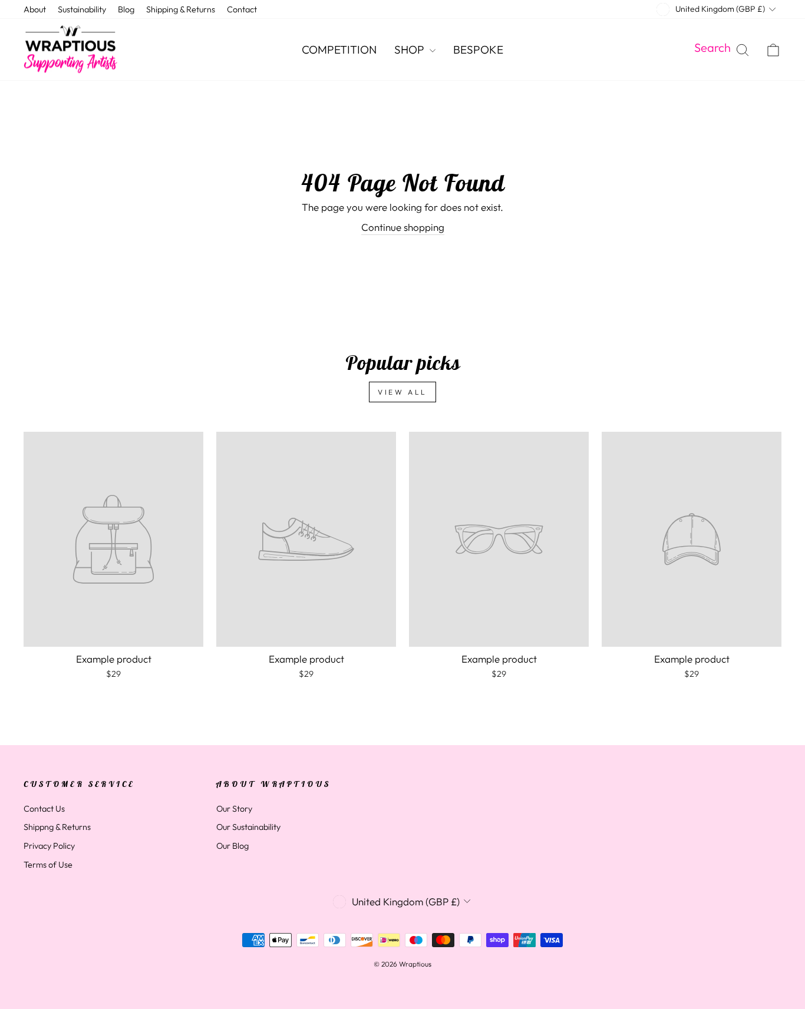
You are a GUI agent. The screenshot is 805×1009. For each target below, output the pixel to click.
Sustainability (82, 9)
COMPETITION (339, 49)
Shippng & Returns (57, 827)
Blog (126, 9)
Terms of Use (48, 864)
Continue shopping (402, 227)
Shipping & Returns (180, 9)
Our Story (234, 808)
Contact (242, 9)
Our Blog (232, 846)
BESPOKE (478, 49)
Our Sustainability (248, 827)
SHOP (410, 49)
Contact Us (44, 808)
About (35, 9)
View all (402, 392)
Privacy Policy (49, 846)
